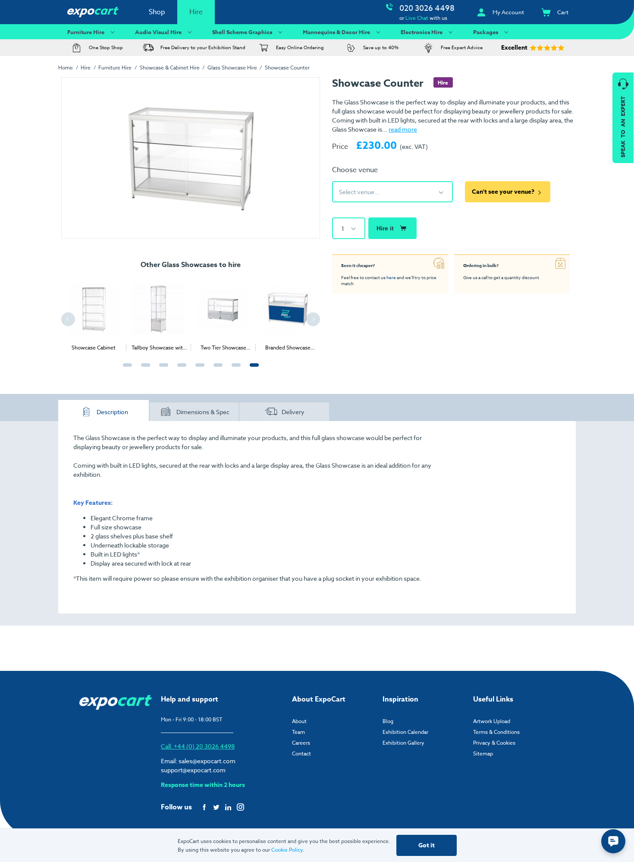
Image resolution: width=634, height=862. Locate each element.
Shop (157, 12)
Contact (301, 753)
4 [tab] (179, 369)
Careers (301, 742)
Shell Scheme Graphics (242, 32)
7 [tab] (234, 369)
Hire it (385, 228)
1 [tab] (125, 369)
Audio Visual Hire (158, 32)
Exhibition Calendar (405, 732)
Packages (485, 32)
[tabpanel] (93, 313)
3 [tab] (161, 369)
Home (65, 67)
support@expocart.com (193, 770)
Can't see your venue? (503, 191)
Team (298, 732)
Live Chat (416, 18)
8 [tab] (252, 369)
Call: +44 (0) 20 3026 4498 (198, 746)
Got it (426, 845)
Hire (196, 12)
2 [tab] (143, 369)
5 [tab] (198, 369)
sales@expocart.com (207, 761)
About (299, 721)
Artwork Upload (491, 721)
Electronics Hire (422, 32)
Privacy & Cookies (494, 742)
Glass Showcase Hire (232, 67)
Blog (388, 721)
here (391, 277)
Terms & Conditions (496, 732)
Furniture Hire (85, 32)
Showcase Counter (287, 67)
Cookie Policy (287, 849)
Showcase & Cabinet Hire (170, 67)
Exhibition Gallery (403, 742)
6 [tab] (216, 369)
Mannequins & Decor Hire (336, 32)
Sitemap (483, 753)
